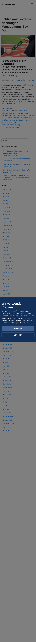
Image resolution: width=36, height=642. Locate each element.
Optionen (18, 335)
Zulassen (18, 328)
